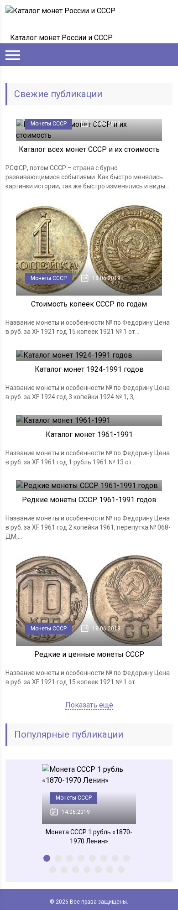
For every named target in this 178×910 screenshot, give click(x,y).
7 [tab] (115, 858)
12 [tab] (87, 869)
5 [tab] (92, 858)
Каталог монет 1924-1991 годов (89, 369)
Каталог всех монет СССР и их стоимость (89, 149)
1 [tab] (46, 858)
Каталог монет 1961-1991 (89, 434)
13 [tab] (98, 869)
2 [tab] (58, 858)
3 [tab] (69, 858)
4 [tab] (81, 858)
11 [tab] (75, 869)
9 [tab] (52, 869)
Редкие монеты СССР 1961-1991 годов (89, 499)
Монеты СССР (49, 123)
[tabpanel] (89, 805)
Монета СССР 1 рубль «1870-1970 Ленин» (89, 836)
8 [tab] (126, 858)
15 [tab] (121, 869)
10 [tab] (64, 869)
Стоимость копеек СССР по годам (89, 304)
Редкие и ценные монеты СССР (89, 654)
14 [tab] (109, 869)
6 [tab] (103, 858)
